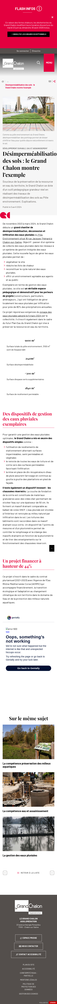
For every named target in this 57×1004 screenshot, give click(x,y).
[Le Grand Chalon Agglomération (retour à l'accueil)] (13, 64)
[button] (28, 114)
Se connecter (23, 51)
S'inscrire (36, 51)
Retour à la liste (30, 873)
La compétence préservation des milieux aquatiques (27, 765)
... (8, 81)
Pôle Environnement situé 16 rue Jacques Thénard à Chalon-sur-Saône (27, 238)
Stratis (53, 1002)
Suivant (52, 873)
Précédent (5, 873)
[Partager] (54, 81)
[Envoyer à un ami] (50, 81)
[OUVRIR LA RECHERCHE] (38, 62)
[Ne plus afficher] (52, 17)
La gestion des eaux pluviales (20, 855)
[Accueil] (3, 81)
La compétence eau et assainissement (25, 811)
